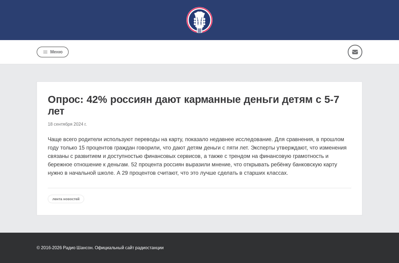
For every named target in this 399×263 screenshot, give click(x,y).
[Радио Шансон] (199, 20)
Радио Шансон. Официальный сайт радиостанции (113, 247)
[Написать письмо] (355, 52)
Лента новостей (66, 199)
